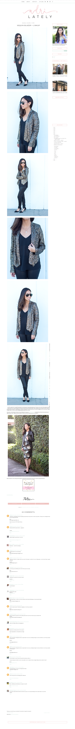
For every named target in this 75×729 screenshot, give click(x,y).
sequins (37, 507)
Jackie (10, 656)
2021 (54, 127)
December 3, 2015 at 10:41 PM (17, 526)
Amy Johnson (12, 584)
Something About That (13, 662)
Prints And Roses (12, 535)
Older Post (47, 712)
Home (54, 56)
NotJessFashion (12, 628)
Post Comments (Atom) (14, 714)
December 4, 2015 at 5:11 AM (17, 557)
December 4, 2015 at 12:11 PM (17, 636)
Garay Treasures (12, 593)
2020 (54, 128)
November (56, 146)
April (55, 154)
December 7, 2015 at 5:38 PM (17, 682)
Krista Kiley (11, 567)
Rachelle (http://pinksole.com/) (14, 621)
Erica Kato (11, 682)
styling (41, 1)
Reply (10, 523)
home (23, 1)
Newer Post (10, 712)
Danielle (11, 557)
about (28, 1)
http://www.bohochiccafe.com (14, 531)
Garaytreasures (12, 590)
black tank (49, 369)
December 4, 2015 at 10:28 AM (19, 628)
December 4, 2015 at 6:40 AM (17, 567)
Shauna (11, 636)
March (55, 155)
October (56, 147)
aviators (49, 399)
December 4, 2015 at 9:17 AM (20, 614)
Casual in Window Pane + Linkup (60, 141)
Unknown (11, 515)
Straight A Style (12, 575)
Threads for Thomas (13, 614)
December (56, 135)
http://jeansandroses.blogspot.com (15, 539)
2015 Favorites (56, 136)
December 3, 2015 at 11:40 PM (20, 535)
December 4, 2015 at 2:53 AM (19, 544)
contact (34, 1)
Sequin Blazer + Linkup (58, 143)
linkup (32, 507)
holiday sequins (31, 412)
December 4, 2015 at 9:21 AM (24, 621)
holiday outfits (26, 507)
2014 (54, 159)
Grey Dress (56, 137)
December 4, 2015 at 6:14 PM (16, 656)
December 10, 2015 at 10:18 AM (21, 690)
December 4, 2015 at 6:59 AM (19, 575)
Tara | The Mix (12, 544)
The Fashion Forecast (14, 685)
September (56, 148)
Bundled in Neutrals (58, 144)
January (56, 157)
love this (49, 360)
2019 (54, 129)
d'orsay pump (49, 392)
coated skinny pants (49, 383)
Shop (54, 57)
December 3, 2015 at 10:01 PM (17, 515)
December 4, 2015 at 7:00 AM (18, 584)
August (55, 149)
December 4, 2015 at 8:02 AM (19, 590)
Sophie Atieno (12, 667)
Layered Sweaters (57, 142)
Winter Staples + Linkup (58, 140)
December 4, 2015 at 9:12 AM (17, 605)
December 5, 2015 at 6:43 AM (18, 667)
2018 (54, 130)
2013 (54, 160)
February (56, 156)
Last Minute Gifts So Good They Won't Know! (60, 139)
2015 (54, 134)
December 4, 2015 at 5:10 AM (17, 550)
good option (49, 354)
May (55, 153)
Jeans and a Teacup (13, 690)
